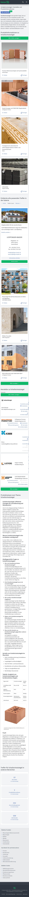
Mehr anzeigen (14, 383)
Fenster (5, 850)
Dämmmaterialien (7, 748)
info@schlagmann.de (20, 421)
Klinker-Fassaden (6, 336)
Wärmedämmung (7, 690)
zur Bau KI (7, 12)
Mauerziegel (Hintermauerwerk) (11, 833)
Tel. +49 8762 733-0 (14, 247)
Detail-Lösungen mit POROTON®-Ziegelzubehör (14, 108)
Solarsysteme (6, 877)
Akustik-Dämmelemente (9, 870)
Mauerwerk (6, 840)
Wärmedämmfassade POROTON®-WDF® (12, 373)
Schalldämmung (17, 568)
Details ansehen (14, 261)
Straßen (13, 573)
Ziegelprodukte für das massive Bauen (11, 225)
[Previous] (3, 55)
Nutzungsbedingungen (11, 894)
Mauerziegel (6, 834)
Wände (4, 838)
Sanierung (5, 854)
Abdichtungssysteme (8, 868)
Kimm (2, 442)
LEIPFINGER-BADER (20, 476)
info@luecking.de (19, 464)
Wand (4, 686)
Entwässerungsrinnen (8, 872)
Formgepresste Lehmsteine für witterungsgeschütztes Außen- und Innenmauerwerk (11, 147)
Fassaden (5, 856)
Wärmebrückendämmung (9, 861)
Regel (23, 585)
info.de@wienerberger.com (8, 409)
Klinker (5, 836)
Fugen (21, 604)
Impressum (25, 894)
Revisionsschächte (7, 876)
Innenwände (6, 843)
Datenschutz (19, 894)
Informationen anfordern (14, 258)
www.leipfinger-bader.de (14, 254)
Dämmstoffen (8, 612)
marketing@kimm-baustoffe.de (9, 444)
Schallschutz (6, 519)
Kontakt (3, 894)
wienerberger (4, 407)
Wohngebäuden (14, 621)
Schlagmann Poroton (20, 419)
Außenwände (6, 859)
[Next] (26, 55)
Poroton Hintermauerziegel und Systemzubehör (14, 70)
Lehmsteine (5, 187)
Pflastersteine (6, 874)
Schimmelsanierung (8, 858)
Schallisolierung (9, 614)
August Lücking (19, 462)
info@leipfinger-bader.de (14, 252)
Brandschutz (6, 852)
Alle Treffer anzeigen (13, 38)
